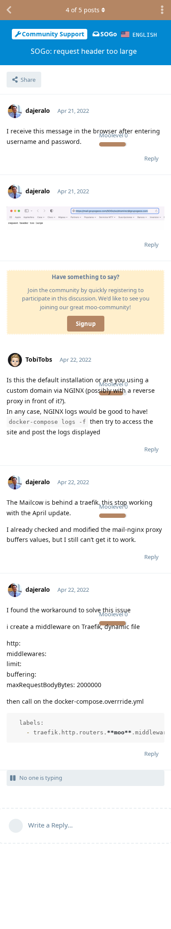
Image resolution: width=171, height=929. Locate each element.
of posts (83, 10)
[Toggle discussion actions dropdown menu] (162, 10)
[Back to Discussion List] (9, 10)
